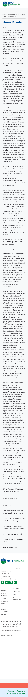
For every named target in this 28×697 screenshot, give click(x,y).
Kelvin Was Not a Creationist (12, 534)
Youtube (15, 582)
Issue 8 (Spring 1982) (10, 547)
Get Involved (16, 591)
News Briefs (6, 505)
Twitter (7, 582)
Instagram (11, 582)
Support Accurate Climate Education (16, 692)
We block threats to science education (4, 596)
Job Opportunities (17, 598)
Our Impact (4, 614)
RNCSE (14, 594)
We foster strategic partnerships (4, 609)
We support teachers (4, 589)
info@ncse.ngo (5, 576)
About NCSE (16, 588)
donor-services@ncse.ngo (9, 579)
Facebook (2, 582)
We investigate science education (5, 603)
